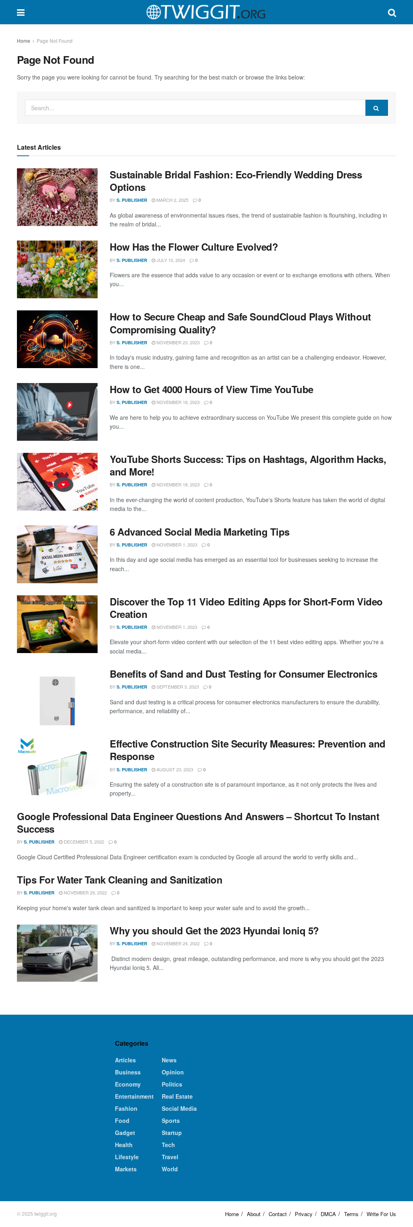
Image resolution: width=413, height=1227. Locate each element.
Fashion (126, 1108)
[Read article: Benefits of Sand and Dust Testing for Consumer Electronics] (57, 696)
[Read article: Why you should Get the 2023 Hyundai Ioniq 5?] (57, 953)
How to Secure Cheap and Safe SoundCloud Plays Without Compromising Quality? (240, 323)
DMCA (328, 1214)
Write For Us (381, 1214)
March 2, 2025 (171, 200)
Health (124, 1145)
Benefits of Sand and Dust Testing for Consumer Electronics (243, 674)
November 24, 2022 (177, 943)
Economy (128, 1084)
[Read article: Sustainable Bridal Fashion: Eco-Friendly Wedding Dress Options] (57, 197)
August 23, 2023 (174, 769)
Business (128, 1072)
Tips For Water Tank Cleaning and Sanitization (119, 879)
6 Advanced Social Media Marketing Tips (200, 531)
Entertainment (134, 1096)
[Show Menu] (21, 12)
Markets (126, 1169)
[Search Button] (392, 12)
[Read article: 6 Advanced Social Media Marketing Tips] (57, 554)
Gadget (125, 1133)
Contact (278, 1214)
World (170, 1169)
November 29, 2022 (85, 892)
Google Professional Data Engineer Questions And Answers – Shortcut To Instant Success (198, 822)
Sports (171, 1120)
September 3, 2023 (177, 686)
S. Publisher (132, 200)
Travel (170, 1157)
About (254, 1214)
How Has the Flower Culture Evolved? (194, 246)
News (169, 1060)
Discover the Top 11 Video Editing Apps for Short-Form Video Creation (246, 608)
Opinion (173, 1072)
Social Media (179, 1108)
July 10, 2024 (170, 260)
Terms (351, 1214)
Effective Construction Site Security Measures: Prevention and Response (248, 750)
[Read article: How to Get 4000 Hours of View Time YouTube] (57, 412)
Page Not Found (55, 40)
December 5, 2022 (83, 841)
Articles (125, 1060)
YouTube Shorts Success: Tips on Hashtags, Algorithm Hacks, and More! (248, 465)
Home (23, 40)
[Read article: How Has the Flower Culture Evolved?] (57, 269)
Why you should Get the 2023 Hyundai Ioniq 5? (214, 930)
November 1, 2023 (176, 544)
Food (122, 1120)
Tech (168, 1145)
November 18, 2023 (177, 402)
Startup (172, 1133)
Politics (172, 1084)
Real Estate (177, 1096)
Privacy (304, 1214)
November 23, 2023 (177, 342)
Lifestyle (127, 1157)
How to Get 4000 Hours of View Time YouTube (211, 389)
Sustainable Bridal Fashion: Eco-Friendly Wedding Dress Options (236, 181)
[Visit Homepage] (206, 12)
